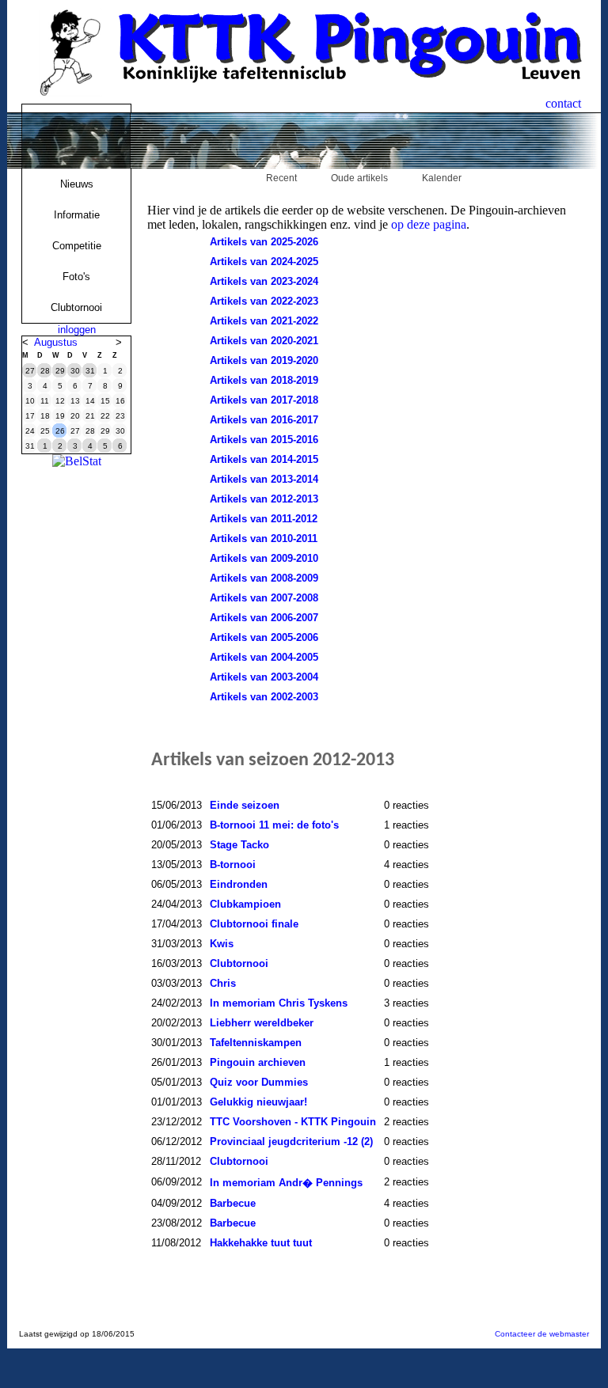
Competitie (76, 246)
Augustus (56, 342)
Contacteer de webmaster (542, 1333)
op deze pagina (428, 224)
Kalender (442, 178)
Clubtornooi (76, 307)
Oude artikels (359, 178)
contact (563, 103)
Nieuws (76, 184)
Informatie (77, 215)
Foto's (76, 277)
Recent (281, 178)
